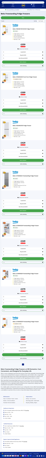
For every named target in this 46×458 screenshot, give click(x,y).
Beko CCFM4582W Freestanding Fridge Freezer (26, 321)
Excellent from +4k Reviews (13, 9)
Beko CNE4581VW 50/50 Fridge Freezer (23, 29)
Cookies (30, 453)
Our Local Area (33, 398)
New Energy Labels (29, 400)
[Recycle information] (42, 153)
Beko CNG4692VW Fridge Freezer (22, 125)
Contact (16, 398)
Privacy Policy (36, 453)
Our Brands (8, 398)
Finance (12, 398)
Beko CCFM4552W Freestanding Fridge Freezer (26, 225)
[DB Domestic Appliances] (23, 5)
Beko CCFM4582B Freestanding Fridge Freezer (25, 273)
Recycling (28, 402)
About (4, 398)
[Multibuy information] (42, 65)
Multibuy (32, 402)
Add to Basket (23, 62)
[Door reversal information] (42, 58)
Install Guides (36, 400)
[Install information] (42, 150)
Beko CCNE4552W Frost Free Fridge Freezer (25, 77)
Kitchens (5, 400)
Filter (23, 17)
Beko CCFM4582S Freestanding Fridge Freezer (25, 176)
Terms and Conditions (23, 453)
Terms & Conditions (11, 400)
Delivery (27, 398)
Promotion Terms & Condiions (9, 402)
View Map (27, 410)
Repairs (35, 402)
